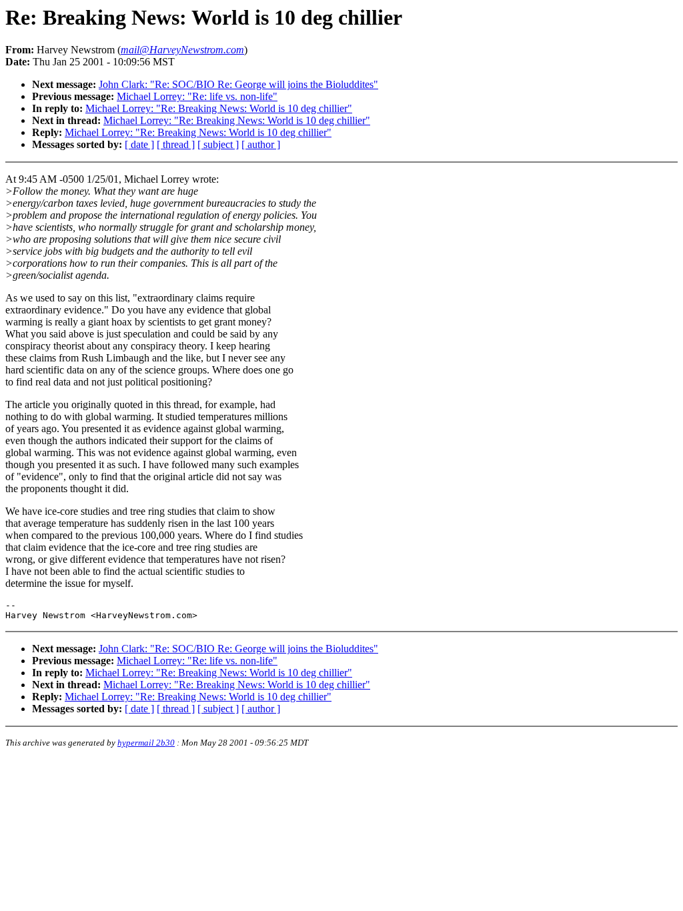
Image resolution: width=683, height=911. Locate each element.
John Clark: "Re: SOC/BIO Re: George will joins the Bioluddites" (238, 84)
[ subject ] (218, 144)
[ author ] (260, 144)
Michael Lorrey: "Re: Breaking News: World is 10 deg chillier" (218, 108)
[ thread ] (176, 144)
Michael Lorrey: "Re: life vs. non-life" (197, 96)
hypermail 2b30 (146, 743)
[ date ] (139, 144)
